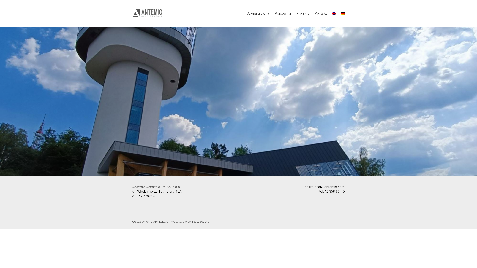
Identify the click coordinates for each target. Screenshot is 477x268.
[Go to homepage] (147, 13)
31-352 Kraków (143, 196)
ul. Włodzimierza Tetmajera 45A (157, 191)
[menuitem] (334, 13)
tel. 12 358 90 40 (332, 191)
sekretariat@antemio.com (325, 187)
